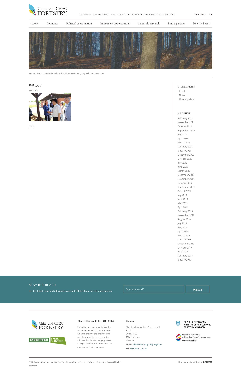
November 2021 (186, 122)
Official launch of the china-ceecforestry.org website (68, 73)
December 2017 (186, 243)
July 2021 (182, 134)
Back (31, 126)
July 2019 (182, 195)
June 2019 (183, 199)
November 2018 (186, 215)
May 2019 (183, 203)
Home (32, 73)
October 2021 (185, 126)
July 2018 (182, 223)
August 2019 (184, 191)
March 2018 (184, 235)
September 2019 (186, 187)
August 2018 (184, 219)
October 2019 (185, 182)
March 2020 (184, 170)
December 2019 (186, 174)
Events (182, 91)
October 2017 (185, 247)
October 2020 (185, 158)
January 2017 (184, 259)
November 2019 (186, 178)
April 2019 (183, 207)
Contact (200, 14)
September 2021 (186, 130)
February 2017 (185, 255)
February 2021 (185, 146)
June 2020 (183, 166)
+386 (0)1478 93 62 (138, 348)
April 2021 (183, 138)
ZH (210, 14)
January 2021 (184, 150)
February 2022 (185, 118)
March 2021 (184, 142)
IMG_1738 (35, 85)
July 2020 (182, 162)
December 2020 (186, 154)
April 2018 (183, 231)
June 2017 (183, 251)
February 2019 (185, 211)
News (182, 95)
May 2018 (183, 227)
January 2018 (184, 239)
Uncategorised (187, 99)
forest (39, 73)
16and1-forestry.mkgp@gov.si (147, 344)
